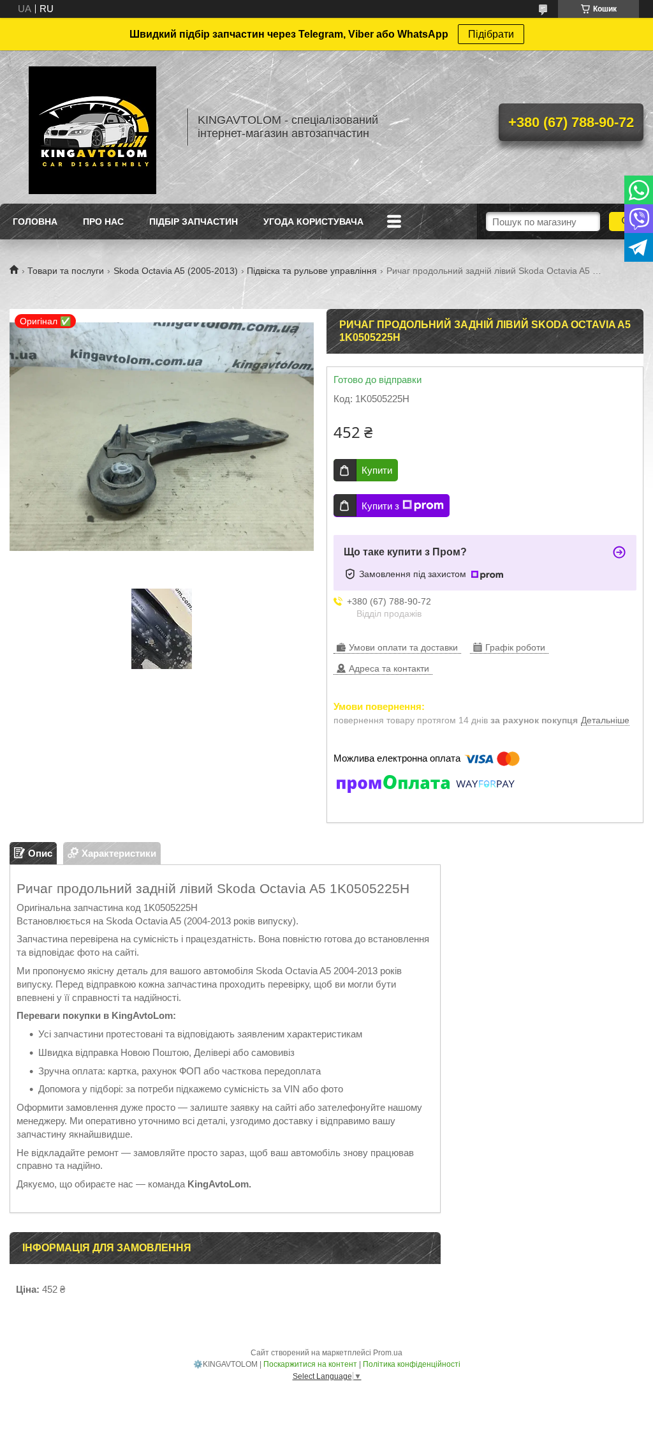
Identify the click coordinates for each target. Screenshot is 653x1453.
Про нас (103, 221)
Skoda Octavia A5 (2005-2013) (176, 271)
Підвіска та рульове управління (312, 271)
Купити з (380, 506)
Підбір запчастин (193, 221)
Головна (35, 221)
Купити (377, 470)
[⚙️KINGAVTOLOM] (92, 127)
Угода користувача (313, 221)
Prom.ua (387, 1352)
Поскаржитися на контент (310, 1364)
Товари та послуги (65, 271)
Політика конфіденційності (411, 1364)
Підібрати (491, 34)
